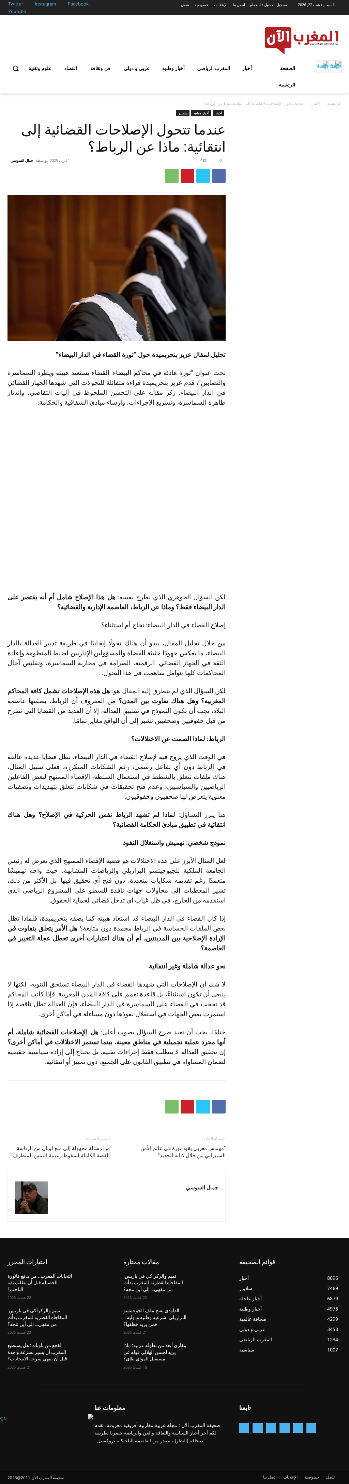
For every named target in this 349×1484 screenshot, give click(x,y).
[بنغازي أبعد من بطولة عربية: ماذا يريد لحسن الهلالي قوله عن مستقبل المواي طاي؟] (210, 1353)
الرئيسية (334, 103)
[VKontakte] (244, 1428)
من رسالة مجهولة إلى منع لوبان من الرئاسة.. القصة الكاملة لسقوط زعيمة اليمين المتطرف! (60, 1152)
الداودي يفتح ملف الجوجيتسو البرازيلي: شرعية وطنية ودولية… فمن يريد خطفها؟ (154, 1317)
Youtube (17, 11)
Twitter (15, 3)
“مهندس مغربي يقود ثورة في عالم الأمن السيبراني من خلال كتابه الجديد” (183, 1152)
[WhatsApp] (172, 176)
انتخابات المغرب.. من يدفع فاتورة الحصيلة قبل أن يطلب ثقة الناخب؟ (39, 1282)
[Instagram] (64, 4)
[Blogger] (311, 1428)
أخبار (316, 103)
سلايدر (182, 113)
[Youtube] (28, 12)
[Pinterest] (187, 176)
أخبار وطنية (201, 113)
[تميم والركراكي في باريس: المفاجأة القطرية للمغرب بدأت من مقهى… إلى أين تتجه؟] (94, 1318)
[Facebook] (96, 4)
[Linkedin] (271, 1428)
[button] (15, 68)
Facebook (78, 3)
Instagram (45, 3)
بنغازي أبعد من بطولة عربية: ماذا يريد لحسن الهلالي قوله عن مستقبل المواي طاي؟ (154, 1352)
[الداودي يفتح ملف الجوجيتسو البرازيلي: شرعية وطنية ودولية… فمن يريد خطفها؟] (210, 1318)
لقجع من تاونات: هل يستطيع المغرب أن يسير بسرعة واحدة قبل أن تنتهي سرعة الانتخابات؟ (37, 1352)
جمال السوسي (22, 160)
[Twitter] (31, 4)
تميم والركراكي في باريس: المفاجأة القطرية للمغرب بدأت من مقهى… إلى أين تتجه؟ (37, 1317)
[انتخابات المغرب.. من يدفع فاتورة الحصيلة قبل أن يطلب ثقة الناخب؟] (94, 1283)
